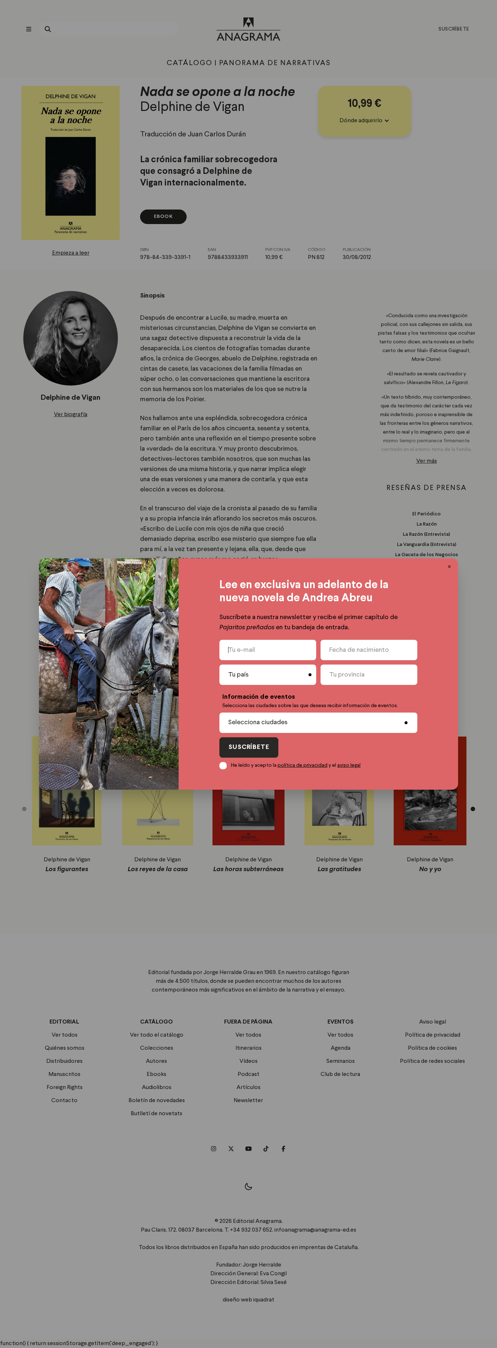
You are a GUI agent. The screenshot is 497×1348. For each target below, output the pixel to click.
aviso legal (349, 765)
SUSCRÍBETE (248, 747)
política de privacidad (302, 765)
